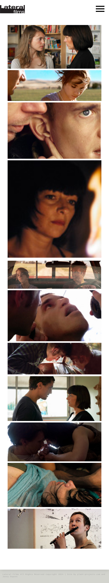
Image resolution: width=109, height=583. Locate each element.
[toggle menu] (100, 8)
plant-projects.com (88, 574)
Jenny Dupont (10, 577)
